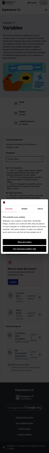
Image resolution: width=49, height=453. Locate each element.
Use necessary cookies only (24, 249)
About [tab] (40, 209)
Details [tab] (24, 209)
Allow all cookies (24, 242)
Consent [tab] (8, 209)
